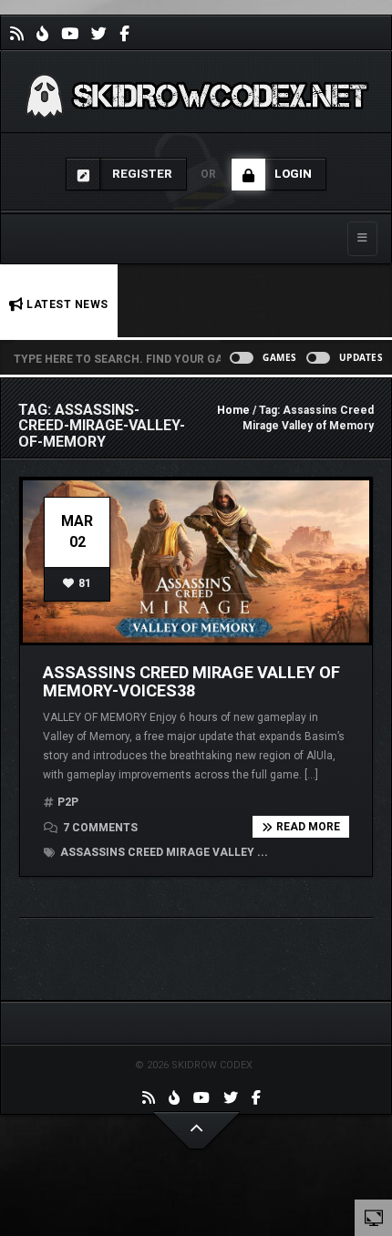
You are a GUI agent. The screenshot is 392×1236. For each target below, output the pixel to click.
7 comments (99, 827)
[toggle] (374, 1217)
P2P (67, 802)
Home (233, 410)
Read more (308, 826)
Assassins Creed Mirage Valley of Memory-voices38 (191, 681)
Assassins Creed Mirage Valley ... (162, 852)
